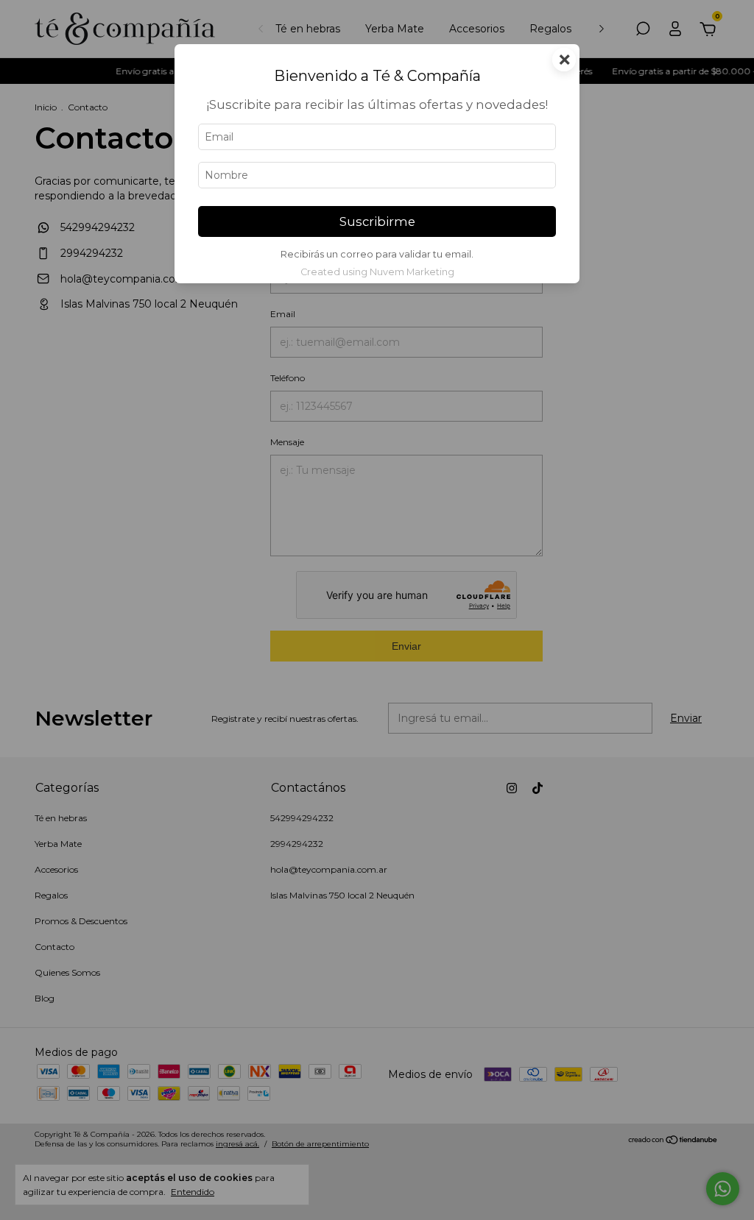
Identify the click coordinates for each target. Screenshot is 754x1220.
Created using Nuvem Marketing (377, 271)
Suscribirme (377, 221)
